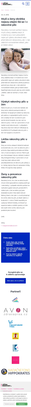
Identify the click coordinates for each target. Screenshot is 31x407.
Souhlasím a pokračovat (22, 404)
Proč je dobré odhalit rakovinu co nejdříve (14, 254)
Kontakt (10, 388)
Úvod (2, 10)
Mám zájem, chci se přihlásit (15, 280)
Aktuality (7, 10)
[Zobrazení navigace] (27, 4)
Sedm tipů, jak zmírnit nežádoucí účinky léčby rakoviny (15, 243)
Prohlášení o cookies (19, 388)
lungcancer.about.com (9, 225)
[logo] (7, 3)
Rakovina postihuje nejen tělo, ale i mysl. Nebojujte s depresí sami (16, 249)
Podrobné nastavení (9, 404)
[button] (23, 3)
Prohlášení (3, 388)
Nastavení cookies (7, 390)
